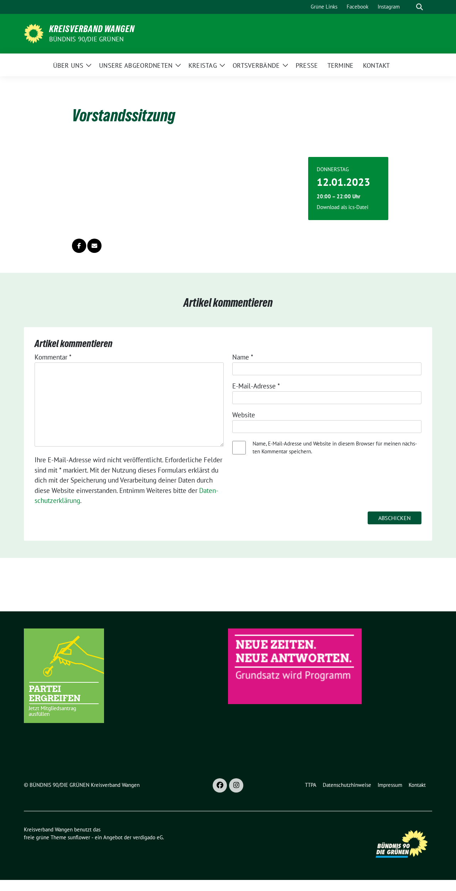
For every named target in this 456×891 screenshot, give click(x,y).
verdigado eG (148, 837)
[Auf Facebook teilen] (79, 246)
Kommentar (53, 357)
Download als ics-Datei (342, 207)
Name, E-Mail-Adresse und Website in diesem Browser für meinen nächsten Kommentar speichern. (335, 447)
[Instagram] (236, 785)
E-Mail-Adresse (256, 386)
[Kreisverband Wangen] (33, 33)
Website (243, 415)
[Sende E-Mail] (94, 246)
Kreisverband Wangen (92, 29)
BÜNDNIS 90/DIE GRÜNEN (86, 39)
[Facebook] (220, 785)
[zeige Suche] (419, 7)
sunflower (79, 837)
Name (242, 357)
